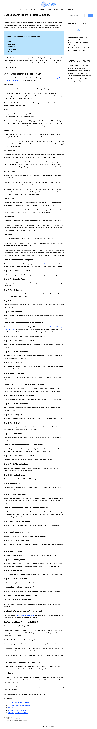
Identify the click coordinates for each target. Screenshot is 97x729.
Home (21, 9)
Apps (27, 9)
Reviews (56, 9)
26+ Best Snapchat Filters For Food (18, 710)
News (49, 9)
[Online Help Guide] (48, 4)
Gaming (42, 9)
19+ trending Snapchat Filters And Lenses (20, 705)
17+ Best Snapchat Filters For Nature (18, 702)
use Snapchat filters (42, 264)
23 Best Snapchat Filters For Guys (17, 708)
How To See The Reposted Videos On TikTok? (16, 720)
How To (33, 9)
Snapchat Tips (8, 717)
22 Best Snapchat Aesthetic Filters (18, 713)
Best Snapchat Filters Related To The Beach (16, 718)
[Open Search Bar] (76, 9)
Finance (62, 9)
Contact (69, 9)
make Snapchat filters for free (25, 615)
